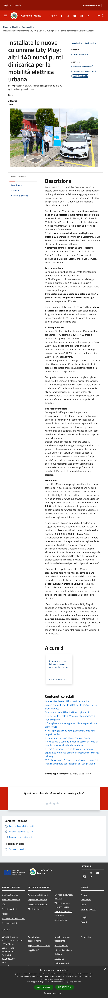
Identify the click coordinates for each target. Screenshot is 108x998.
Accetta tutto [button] (43, 987)
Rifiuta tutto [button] (64, 987)
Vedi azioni (89, 43)
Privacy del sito (61, 945)
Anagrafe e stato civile (38, 894)
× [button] (105, 969)
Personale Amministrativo (13, 918)
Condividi (76, 43)
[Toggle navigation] (5, 15)
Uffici (4, 904)
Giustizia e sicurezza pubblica (64, 896)
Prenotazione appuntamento (34, 938)
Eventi (84, 922)
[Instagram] (80, 15)
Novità (15, 27)
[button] (54, 993)
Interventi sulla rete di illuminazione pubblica (67, 701)
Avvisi (83, 904)
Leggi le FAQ (33, 950)
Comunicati (26, 27)
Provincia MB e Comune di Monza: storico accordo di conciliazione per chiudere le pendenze (71, 743)
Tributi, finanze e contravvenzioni (62, 905)
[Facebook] (60, 15)
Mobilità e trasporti (36, 909)
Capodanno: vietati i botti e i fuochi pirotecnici (67, 712)
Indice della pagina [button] (18, 176)
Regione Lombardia (12, 5)
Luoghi (84, 917)
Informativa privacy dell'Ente (63, 952)
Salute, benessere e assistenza (63, 913)
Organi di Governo (10, 894)
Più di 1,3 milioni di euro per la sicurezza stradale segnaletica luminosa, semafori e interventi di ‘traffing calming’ (72, 752)
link (79, 982)
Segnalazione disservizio (39, 945)
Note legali (59, 958)
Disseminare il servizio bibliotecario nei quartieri (68, 738)
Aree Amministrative (11, 899)
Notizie (84, 894)
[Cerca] (102, 15)
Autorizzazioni (61, 919)
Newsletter (86, 937)
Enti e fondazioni (9, 909)
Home (5, 27)
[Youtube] (73, 15)
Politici (5, 913)
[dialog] (54, 982)
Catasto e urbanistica (37, 904)
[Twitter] (67, 15)
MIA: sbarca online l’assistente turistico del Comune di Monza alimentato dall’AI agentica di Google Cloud (72, 761)
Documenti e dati (9, 923)
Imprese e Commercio (37, 899)
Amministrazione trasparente (62, 938)
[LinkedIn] (87, 15)
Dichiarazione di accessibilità (62, 965)
